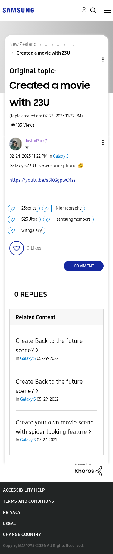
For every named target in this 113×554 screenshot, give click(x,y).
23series (28, 208)
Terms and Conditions (28, 501)
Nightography (69, 208)
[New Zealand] (18, 10)
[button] (93, 142)
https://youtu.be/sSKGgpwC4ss (42, 180)
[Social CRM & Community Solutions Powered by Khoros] (88, 469)
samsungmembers (73, 219)
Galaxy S (61, 156)
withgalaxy (31, 230)
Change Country (22, 534)
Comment (84, 266)
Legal (9, 523)
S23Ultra (29, 219)
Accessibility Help (24, 490)
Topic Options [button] (93, 60)
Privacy (11, 512)
